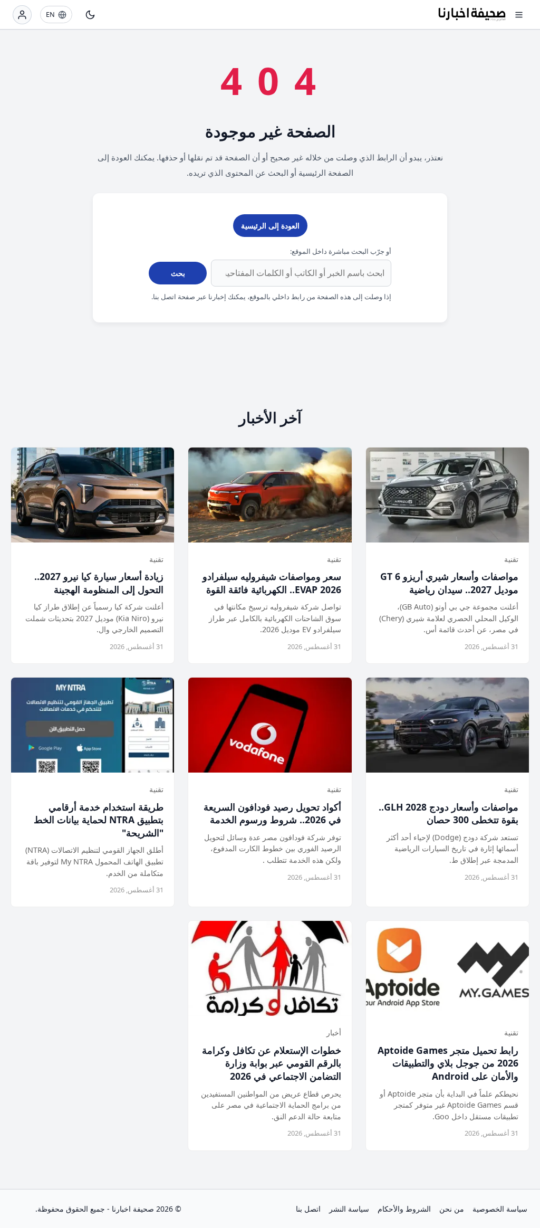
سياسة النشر (349, 1209)
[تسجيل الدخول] (22, 14)
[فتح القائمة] (518, 14)
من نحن (451, 1209)
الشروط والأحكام (404, 1209)
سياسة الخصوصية (499, 1209)
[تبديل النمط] (90, 14)
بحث (178, 273)
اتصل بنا (308, 1209)
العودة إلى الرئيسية (270, 226)
